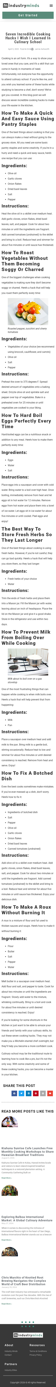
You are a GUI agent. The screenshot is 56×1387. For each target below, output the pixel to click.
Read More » (7, 1178)
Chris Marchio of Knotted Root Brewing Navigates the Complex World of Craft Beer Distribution (24, 1281)
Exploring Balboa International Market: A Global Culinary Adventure (27, 1218)
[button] (51, 5)
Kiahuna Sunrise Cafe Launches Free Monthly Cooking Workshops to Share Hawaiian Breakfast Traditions (28, 1152)
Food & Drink (25, 49)
